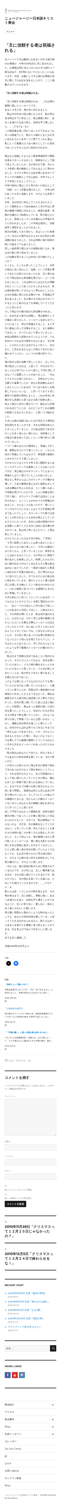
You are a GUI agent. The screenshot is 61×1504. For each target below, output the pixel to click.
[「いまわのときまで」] (29, 1017)
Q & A (8, 1463)
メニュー (10, 31)
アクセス (9, 1411)
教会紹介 (9, 1404)
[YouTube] (15, 1375)
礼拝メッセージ (13, 1434)
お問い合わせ (12, 1470)
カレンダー (11, 1441)
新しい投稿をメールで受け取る (18, 1198)
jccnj (11, 1060)
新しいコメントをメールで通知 (18, 1190)
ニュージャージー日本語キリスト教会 (21, 1495)
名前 (8, 1141)
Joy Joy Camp (13, 1448)
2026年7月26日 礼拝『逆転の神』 (26, 1318)
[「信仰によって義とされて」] (29, 993)
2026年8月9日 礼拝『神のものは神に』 (29, 1301)
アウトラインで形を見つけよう (24, 1326)
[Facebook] (8, 1375)
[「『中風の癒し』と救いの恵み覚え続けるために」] (29, 1041)
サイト (8, 1171)
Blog (7, 1426)
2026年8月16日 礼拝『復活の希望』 (27, 1293)
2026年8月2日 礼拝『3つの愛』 (25, 1309)
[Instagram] (22, 1375)
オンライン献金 (13, 1478)
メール (9, 1156)
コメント (10, 1096)
